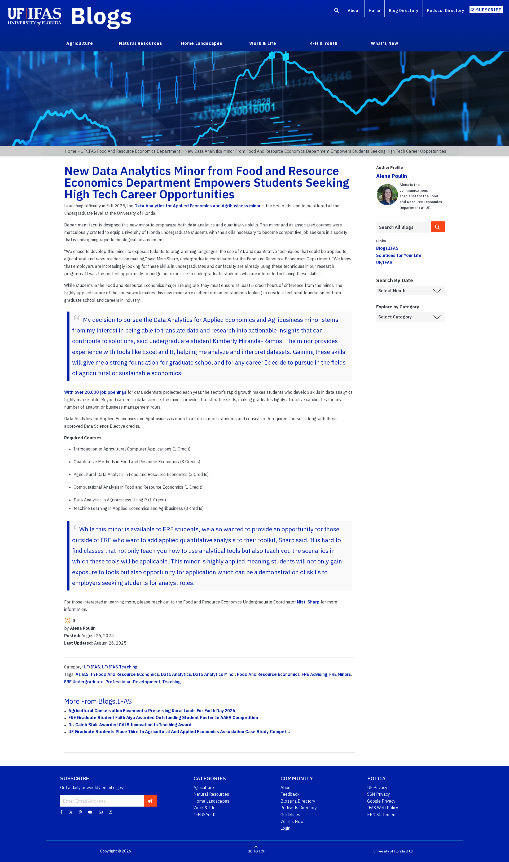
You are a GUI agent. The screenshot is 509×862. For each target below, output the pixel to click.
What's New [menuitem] (384, 43)
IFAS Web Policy (382, 807)
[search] (438, 226)
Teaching (171, 681)
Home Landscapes (211, 801)
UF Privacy (377, 787)
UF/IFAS (92, 667)
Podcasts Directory (298, 807)
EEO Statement (382, 814)
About (354, 10)
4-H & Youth (205, 814)
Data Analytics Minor (214, 674)
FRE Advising (314, 674)
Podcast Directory (445, 10)
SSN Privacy (378, 794)
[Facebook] (61, 812)
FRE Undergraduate (84, 681)
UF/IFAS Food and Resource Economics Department (130, 151)
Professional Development (133, 681)
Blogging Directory (297, 801)
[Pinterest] (80, 812)
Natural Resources (211, 794)
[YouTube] (90, 812)
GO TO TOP (256, 851)
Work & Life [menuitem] (262, 43)
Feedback (290, 794)
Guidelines (290, 814)
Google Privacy (381, 801)
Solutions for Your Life (399, 255)
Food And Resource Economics (268, 674)
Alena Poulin (391, 176)
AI (78, 674)
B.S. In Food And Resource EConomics (120, 674)
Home (374, 10)
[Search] (337, 11)
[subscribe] (150, 800)
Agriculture (204, 787)
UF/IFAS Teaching (120, 667)
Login (285, 828)
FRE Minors (340, 674)
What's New (292, 821)
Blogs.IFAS (387, 248)
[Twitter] (71, 812)
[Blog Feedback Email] (101, 812)
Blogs (101, 15)
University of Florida (389, 851)
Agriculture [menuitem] (79, 43)
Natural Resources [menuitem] (140, 43)
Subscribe (488, 9)
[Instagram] (110, 812)
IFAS (409, 851)
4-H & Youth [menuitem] (323, 43)
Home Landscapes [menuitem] (201, 43)
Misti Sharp (308, 602)
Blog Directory (403, 10)
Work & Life (205, 807)
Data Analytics (176, 674)
